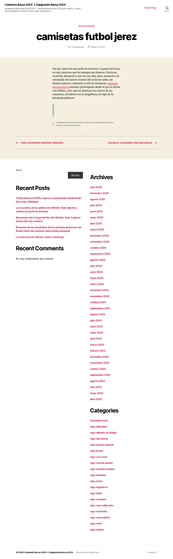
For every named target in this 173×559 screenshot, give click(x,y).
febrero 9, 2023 (98, 47)
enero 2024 (97, 284)
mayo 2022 (96, 393)
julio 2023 (96, 320)
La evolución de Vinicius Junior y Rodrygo (40, 237)
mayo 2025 (96, 217)
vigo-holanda (98, 475)
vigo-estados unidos (102, 469)
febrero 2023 (97, 350)
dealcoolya (79, 47)
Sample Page (150, 7)
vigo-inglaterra (99, 487)
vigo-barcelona (99, 438)
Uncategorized (86, 26)
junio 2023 (96, 326)
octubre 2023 (98, 302)
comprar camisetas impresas (68, 125)
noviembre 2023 (99, 296)
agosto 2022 (97, 381)
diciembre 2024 (99, 235)
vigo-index (96, 481)
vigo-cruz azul (98, 456)
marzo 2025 (97, 229)
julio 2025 (96, 205)
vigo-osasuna (98, 499)
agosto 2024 (97, 259)
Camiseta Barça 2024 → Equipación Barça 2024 (35, 4)
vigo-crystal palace (101, 462)
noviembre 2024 (99, 241)
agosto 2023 (97, 314)
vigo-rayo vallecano (101, 505)
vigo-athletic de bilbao (103, 432)
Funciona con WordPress (87, 552)
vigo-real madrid (100, 517)
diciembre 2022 (99, 356)
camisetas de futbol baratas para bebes (73, 122)
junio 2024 (96, 272)
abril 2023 (96, 338)
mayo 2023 (96, 332)
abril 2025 (96, 223)
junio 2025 (96, 211)
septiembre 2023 (100, 308)
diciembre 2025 (99, 193)
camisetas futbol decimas (102, 122)
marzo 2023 (97, 344)
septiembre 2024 (100, 253)
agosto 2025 (97, 199)
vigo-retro (96, 523)
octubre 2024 (98, 247)
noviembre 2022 (99, 362)
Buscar (19, 170)
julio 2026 (96, 187)
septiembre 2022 (100, 374)
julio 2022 (96, 387)
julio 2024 (96, 265)
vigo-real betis (98, 511)
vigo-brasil (96, 450)
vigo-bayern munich (102, 444)
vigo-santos (97, 529)
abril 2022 (96, 399)
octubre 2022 (98, 368)
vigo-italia (96, 493)
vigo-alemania (98, 426)
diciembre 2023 (99, 290)
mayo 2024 (96, 278)
